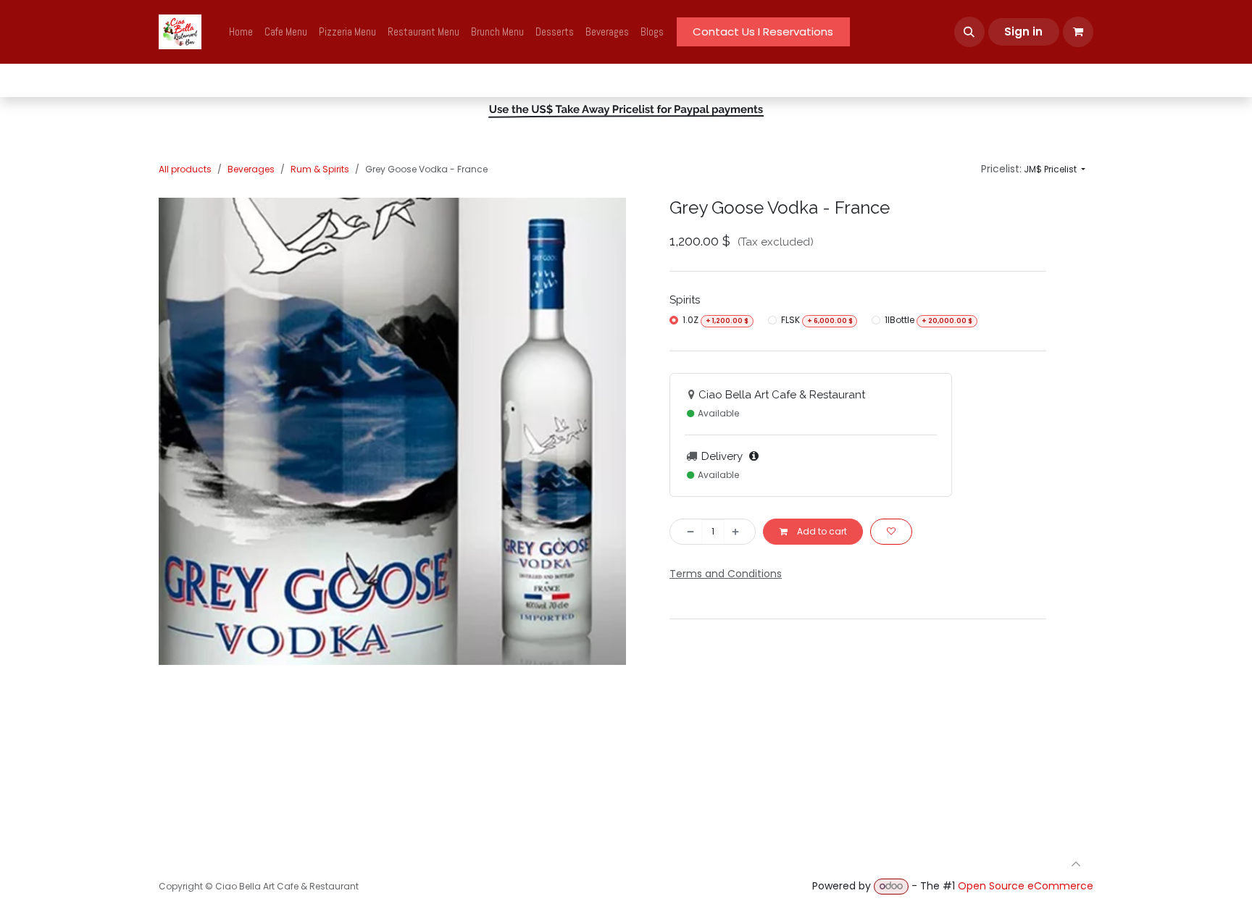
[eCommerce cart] (1078, 32)
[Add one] (740, 531)
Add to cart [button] (821, 531)
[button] (969, 32)
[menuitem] (241, 32)
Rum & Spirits (320, 169)
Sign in (1023, 31)
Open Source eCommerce (1025, 886)
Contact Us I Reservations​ (763, 31)
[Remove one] (686, 531)
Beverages (251, 169)
